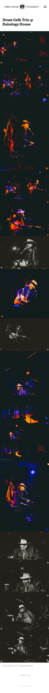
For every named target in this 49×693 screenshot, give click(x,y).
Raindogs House (26, 665)
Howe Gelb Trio (9, 665)
